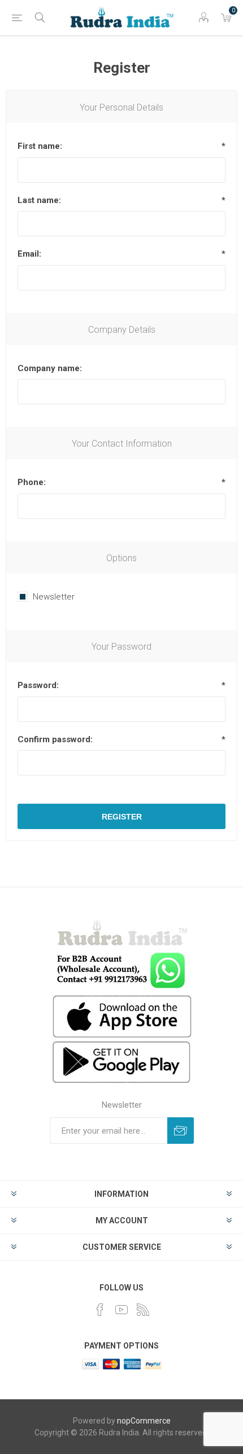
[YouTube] (121, 1310)
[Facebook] (100, 1310)
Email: (29, 254)
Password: (38, 685)
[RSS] (143, 1310)
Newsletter (54, 597)
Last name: (39, 200)
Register (122, 816)
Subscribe (180, 1130)
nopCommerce (144, 1420)
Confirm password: (55, 739)
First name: (40, 146)
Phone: (32, 482)
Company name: (50, 368)
